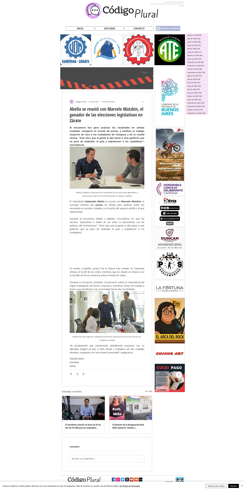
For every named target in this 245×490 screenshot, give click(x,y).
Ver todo (148, 391)
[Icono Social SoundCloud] (136, 479)
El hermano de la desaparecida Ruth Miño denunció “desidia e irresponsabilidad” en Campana (128, 426)
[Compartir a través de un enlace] (83, 374)
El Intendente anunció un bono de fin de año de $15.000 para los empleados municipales (83, 426)
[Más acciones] (142, 101)
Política (73, 366)
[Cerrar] (241, 486)
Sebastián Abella (77, 358)
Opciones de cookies (216, 486)
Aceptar (233, 486)
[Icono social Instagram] (118, 479)
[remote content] (107, 250)
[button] (109, 28)
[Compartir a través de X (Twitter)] (77, 374)
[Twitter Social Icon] (123, 479)
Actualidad (74, 362)
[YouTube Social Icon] (131, 479)
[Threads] (127, 479)
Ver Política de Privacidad (129, 486)
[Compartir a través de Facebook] (71, 374)
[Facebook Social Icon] (114, 479)
